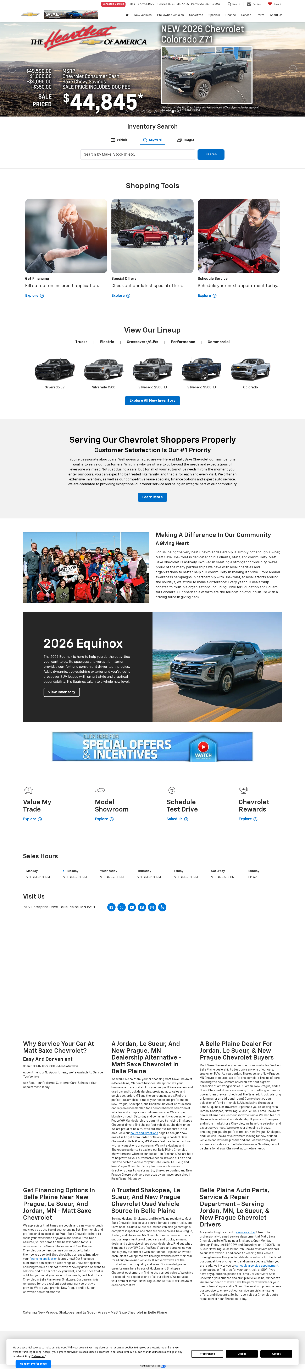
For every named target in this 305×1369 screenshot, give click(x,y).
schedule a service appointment (257, 1265)
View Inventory (61, 692)
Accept (276, 1353)
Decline (242, 1353)
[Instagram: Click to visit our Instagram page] (152, 907)
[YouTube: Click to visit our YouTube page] (132, 907)
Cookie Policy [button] (124, 1352)
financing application (43, 1258)
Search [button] (211, 154)
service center (245, 1232)
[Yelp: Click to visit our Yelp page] (162, 907)
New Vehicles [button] (143, 15)
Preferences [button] (38, 1356)
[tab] (119, 140)
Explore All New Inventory (152, 401)
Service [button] (246, 15)
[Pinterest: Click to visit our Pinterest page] (142, 907)
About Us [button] (276, 15)
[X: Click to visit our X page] (121, 907)
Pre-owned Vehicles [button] (170, 15)
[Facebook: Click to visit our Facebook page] (111, 907)
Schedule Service (113, 4)
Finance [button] (230, 15)
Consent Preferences (33, 1364)
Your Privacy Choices (150, 1366)
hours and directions (144, 1133)
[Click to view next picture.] (293, 68)
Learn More (152, 497)
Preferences (207, 1353)
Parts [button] (261, 15)
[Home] (127, 15)
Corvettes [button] (196, 15)
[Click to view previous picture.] (12, 68)
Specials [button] (214, 15)
